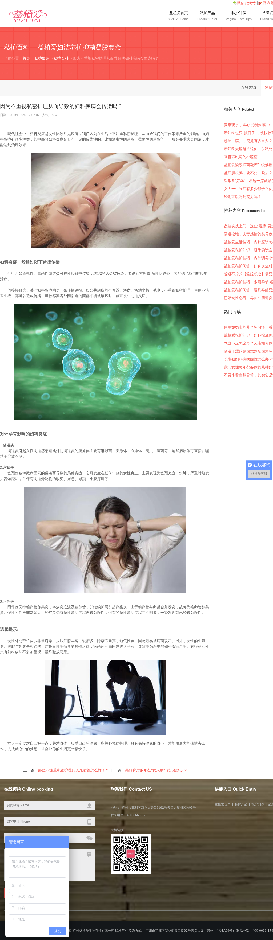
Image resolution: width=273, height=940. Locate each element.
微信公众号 (246, 3)
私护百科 (61, 58)
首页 (26, 58)
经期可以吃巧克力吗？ (242, 197)
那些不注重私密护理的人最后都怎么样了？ (73, 770)
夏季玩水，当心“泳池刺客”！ (247, 125)
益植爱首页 (178, 16)
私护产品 (207, 16)
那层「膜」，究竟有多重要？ (248, 141)
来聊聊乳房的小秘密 (241, 157)
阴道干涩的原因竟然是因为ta (248, 351)
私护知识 (239, 16)
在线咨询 (248, 87)
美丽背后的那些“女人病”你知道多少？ (156, 770)
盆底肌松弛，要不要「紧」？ (248, 173)
